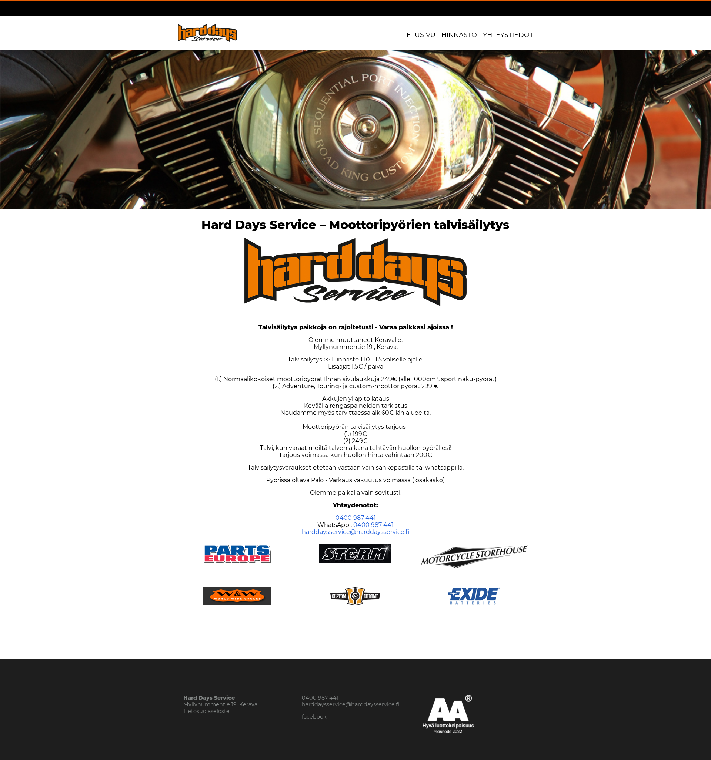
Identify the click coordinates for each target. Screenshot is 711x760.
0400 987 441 (356, 517)
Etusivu (421, 34)
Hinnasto (459, 34)
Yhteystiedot (508, 34)
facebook (314, 716)
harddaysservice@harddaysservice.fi (356, 531)
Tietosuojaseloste (206, 711)
